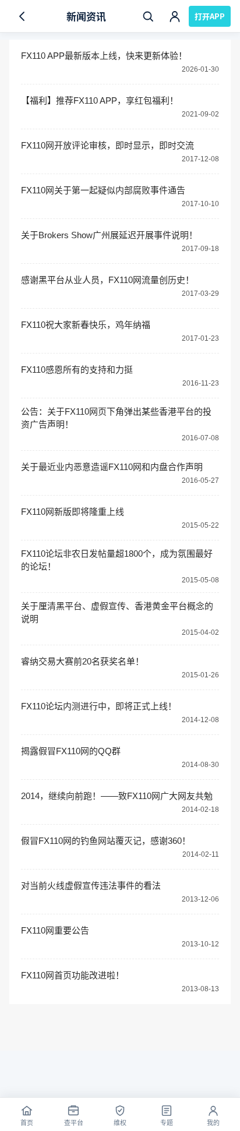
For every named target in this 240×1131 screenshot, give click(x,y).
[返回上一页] (22, 16)
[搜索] (148, 16)
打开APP (210, 16)
